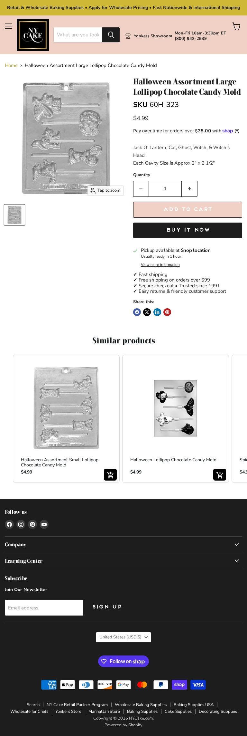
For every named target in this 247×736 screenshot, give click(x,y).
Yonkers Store (68, 711)
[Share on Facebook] (137, 312)
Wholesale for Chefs (29, 711)
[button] (6, 418)
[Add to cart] (110, 475)
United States (120, 637)
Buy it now (188, 230)
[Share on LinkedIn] (157, 312)
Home (11, 65)
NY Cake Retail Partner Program (77, 705)
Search (33, 705)
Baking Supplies (142, 711)
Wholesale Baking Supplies (141, 705)
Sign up (107, 607)
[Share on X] (147, 312)
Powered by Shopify (123, 725)
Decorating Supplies (218, 711)
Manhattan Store (104, 711)
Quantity (141, 175)
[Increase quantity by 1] (189, 189)
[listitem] (66, 419)
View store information (160, 265)
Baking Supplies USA (194, 705)
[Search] (111, 34)
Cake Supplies (178, 711)
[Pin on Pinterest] (167, 312)
